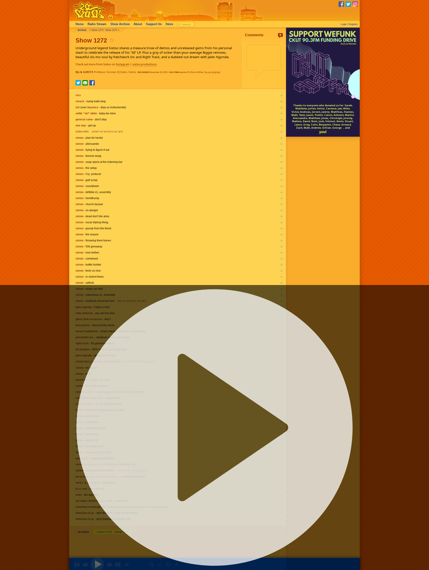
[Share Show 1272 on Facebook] (92, 84)
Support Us (154, 24)
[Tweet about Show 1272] (78, 84)
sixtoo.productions (144, 64)
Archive (120, 24)
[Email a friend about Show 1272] (85, 82)
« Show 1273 (96, 30)
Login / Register (349, 24)
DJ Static (122, 72)
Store (169, 24)
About (138, 24)
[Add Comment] (280, 35)
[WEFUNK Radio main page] (87, 20)
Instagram (122, 64)
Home (80, 24)
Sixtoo (132, 72)
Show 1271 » (112, 30)
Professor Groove (105, 72)
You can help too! (212, 72)
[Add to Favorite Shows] (111, 40)
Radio (97, 24)
